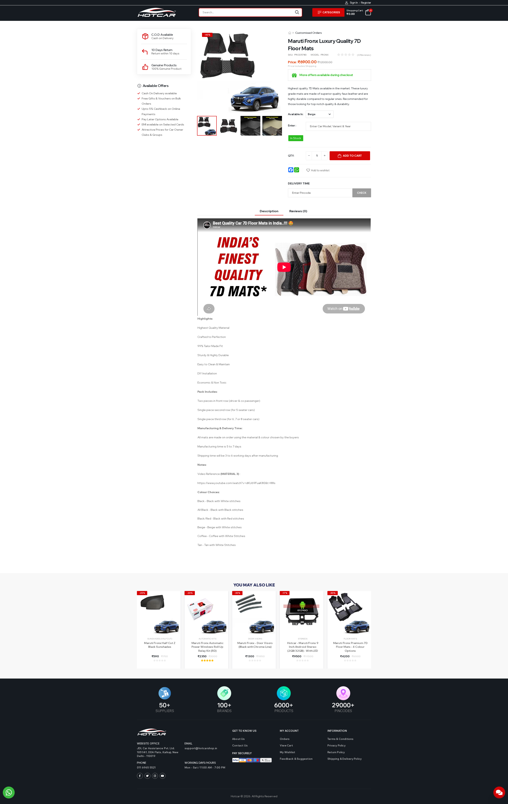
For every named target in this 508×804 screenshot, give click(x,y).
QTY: (291, 155)
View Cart (286, 745)
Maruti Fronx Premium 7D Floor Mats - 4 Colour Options (350, 647)
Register (366, 2)
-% (207, 34)
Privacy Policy (336, 745)
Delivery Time (299, 183)
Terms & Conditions (340, 738)
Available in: (295, 114)
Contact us (240, 745)
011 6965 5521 (146, 767)
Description (269, 211)
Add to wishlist (320, 170)
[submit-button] (297, 12)
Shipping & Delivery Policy (344, 758)
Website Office (148, 743)
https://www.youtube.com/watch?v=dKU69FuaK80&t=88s (236, 483)
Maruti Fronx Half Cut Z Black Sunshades (159, 645)
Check (362, 192)
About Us (238, 738)
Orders (285, 738)
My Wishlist (287, 752)
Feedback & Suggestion (296, 758)
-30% (237, 593)
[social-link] (140, 776)
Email (188, 743)
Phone (141, 762)
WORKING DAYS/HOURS (200, 762)
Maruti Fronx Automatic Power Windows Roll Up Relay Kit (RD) (207, 647)
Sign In (354, 2)
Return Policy (336, 752)
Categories (331, 12)
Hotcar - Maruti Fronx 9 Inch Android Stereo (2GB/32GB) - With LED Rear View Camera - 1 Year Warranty (302, 650)
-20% (142, 593)
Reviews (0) (298, 211)
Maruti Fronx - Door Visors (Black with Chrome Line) (255, 645)
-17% (284, 593)
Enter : (292, 125)
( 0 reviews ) (364, 55)
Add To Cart (352, 155)
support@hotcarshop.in (201, 748)
